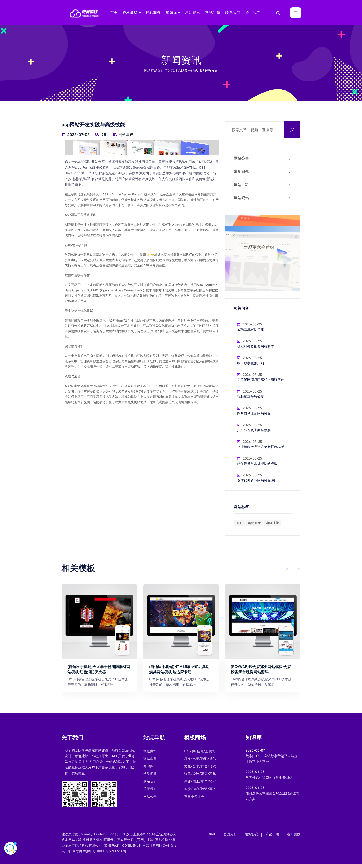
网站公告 (241, 158)
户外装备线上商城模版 (254, 430)
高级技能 (272, 523)
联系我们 (232, 12)
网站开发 (254, 523)
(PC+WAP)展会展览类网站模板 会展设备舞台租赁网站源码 (261, 669)
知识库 (171, 12)
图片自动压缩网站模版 (254, 413)
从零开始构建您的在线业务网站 (269, 778)
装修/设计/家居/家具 (200, 774)
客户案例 (293, 834)
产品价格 (272, 834)
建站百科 (241, 185)
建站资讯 (192, 12)
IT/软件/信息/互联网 (199, 751)
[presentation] (285, 570)
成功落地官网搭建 (250, 329)
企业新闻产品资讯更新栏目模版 (260, 446)
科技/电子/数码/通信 (200, 759)
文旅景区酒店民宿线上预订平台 (260, 379)
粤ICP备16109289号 (112, 851)
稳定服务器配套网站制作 (255, 346)
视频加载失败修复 (250, 396)
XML (212, 834)
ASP (239, 523)
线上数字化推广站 (250, 363)
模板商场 (130, 12)
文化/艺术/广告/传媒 (200, 766)
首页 (114, 12)
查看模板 (96, 621)
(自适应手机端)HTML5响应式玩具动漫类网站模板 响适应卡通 (179, 669)
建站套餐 (153, 12)
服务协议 (251, 834)
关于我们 (252, 12)
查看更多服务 (194, 796)
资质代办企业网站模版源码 (257, 480)
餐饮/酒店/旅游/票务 (200, 789)
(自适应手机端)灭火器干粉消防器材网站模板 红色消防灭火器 (98, 669)
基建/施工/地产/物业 (200, 781)
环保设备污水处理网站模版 (257, 463)
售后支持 (230, 834)
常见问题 (212, 12)
